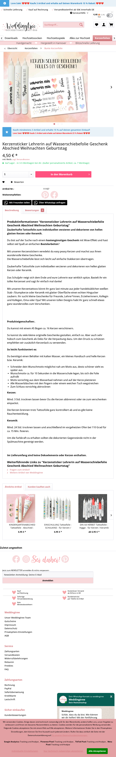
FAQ (7, 669)
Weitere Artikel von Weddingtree (26, 472)
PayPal (8, 688)
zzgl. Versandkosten (21, 159)
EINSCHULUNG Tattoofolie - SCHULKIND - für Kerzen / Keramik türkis (58, 526)
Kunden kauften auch (39, 486)
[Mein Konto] (104, 25)
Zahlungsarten (12, 651)
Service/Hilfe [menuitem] (79, 12)
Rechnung (10, 685)
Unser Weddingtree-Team (18, 617)
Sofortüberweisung (14, 692)
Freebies (9, 665)
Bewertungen (34, 210)
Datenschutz (11, 628)
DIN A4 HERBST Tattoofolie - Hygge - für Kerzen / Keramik (94, 526)
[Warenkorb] (111, 25)
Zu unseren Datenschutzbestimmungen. (70, 735)
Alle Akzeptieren (97, 751)
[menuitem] (63, 25)
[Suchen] (81, 25)
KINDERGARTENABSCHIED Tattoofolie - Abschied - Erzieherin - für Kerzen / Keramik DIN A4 (22, 526)
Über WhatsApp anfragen (51, 202)
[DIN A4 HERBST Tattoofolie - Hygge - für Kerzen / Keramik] (92, 504)
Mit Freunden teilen (19, 202)
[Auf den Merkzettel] (3, 182)
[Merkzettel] (96, 25)
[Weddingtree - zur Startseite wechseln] (21, 28)
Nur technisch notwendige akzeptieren (63, 751)
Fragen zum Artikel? (19, 469)
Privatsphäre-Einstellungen (18, 632)
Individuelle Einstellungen (25, 751)
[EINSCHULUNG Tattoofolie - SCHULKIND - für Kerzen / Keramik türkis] (56, 504)
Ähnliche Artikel (13, 486)
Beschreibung (12, 210)
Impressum (10, 624)
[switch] (110, 15)
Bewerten (19, 182)
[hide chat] (111, 696)
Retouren (9, 662)
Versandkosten (12, 654)
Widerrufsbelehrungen (16, 658)
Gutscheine (10, 621)
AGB (7, 635)
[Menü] (112, 13)
